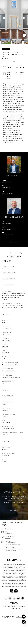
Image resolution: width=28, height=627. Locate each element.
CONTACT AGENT (14, 242)
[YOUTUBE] (14, 598)
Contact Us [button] (14, 510)
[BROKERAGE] (22, 598)
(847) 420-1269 (6, 187)
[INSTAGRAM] (10, 598)
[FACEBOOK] (5, 598)
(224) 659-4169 (6, 229)
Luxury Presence (14, 608)
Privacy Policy (21, 617)
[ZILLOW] (18, 598)
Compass (9, 567)
